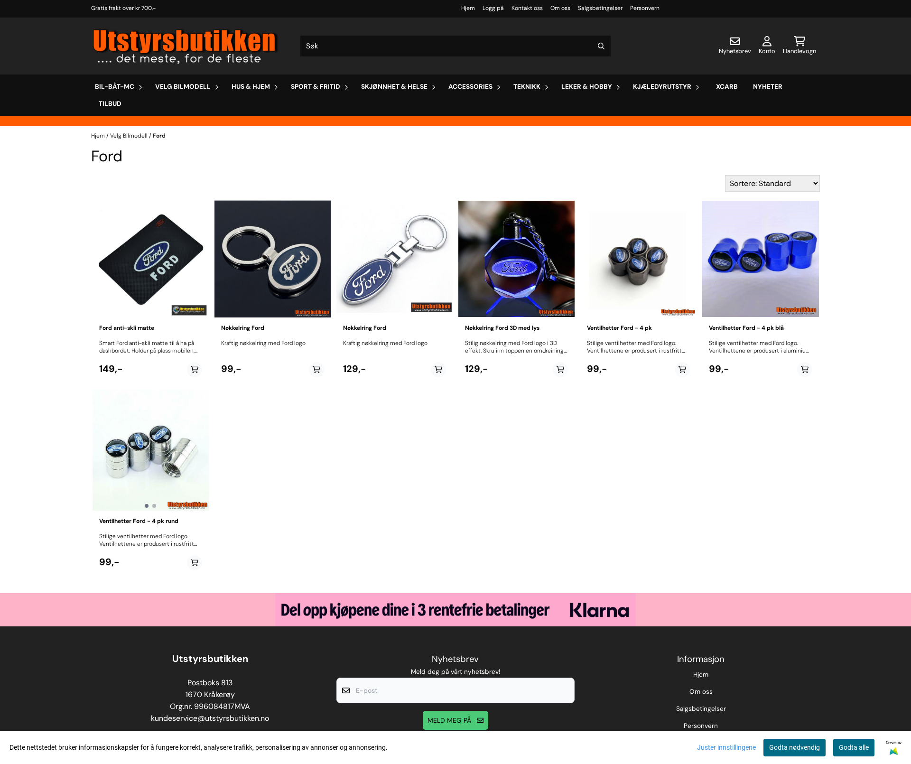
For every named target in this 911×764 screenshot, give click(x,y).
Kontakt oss (527, 8)
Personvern (645, 8)
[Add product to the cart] (194, 369)
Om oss (560, 8)
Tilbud (110, 104)
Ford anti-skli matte (126, 328)
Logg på (493, 8)
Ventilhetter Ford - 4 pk (619, 328)
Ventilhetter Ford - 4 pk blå (746, 328)
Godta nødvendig (794, 747)
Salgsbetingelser (600, 8)
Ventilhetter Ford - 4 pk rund (138, 521)
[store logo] (186, 46)
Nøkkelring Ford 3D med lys (502, 328)
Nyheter (767, 87)
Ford (159, 136)
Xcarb (727, 87)
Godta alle (854, 747)
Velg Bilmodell (129, 136)
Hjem (468, 8)
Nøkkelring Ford (242, 328)
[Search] (601, 46)
